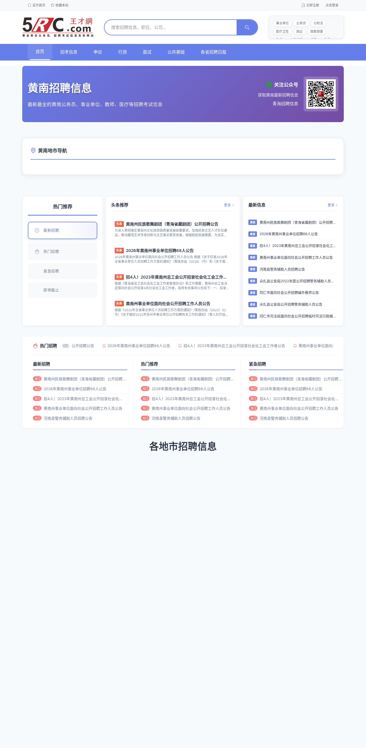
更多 (227, 205)
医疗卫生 (282, 31)
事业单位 (282, 23)
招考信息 (68, 52)
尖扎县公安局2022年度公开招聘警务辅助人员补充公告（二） (298, 281)
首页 (40, 51)
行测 (122, 52)
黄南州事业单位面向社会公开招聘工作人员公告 (168, 303)
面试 (147, 52)
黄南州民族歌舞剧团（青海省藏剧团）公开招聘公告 (172, 224)
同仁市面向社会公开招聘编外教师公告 (289, 292)
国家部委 (316, 31)
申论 (98, 52)
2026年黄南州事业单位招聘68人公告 (160, 250)
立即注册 (312, 5)
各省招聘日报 (213, 52)
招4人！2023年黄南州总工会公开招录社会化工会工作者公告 (178, 277)
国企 (299, 31)
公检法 (318, 23)
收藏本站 (61, 5)
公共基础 (176, 52)
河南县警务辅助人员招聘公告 (282, 269)
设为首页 (38, 5)
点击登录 (332, 5)
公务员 (301, 23)
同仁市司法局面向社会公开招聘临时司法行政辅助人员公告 (298, 316)
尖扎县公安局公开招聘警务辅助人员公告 (291, 304)
